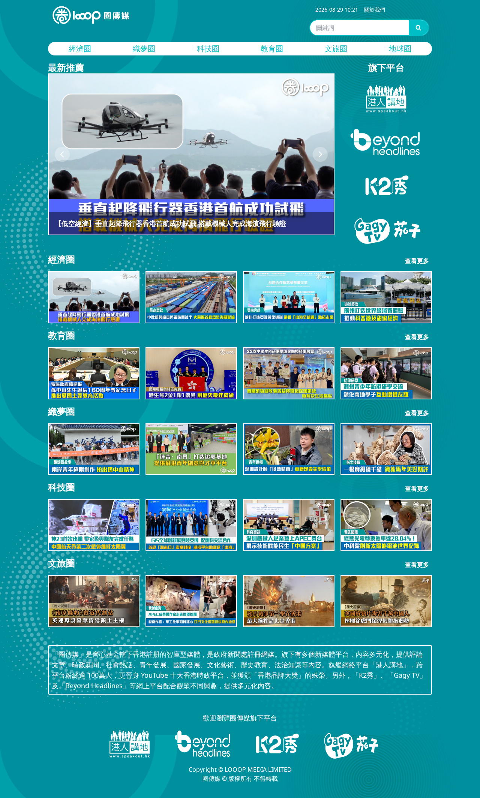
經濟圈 (80, 48)
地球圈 (400, 48)
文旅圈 (336, 48)
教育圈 (272, 48)
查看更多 (417, 261)
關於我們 (374, 9)
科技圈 (208, 48)
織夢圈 (144, 48)
